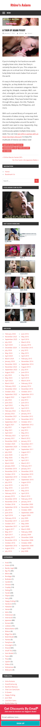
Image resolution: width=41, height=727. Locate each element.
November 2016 (11, 540)
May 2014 (25, 375)
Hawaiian (8, 606)
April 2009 (25, 526)
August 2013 (26, 397)
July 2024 (8, 350)
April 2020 (9, 460)
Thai (6, 659)
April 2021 (9, 433)
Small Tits (8, 650)
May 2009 (25, 524)
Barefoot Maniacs (11, 687)
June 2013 (25, 403)
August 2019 (9, 480)
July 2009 (24, 518)
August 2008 (26, 548)
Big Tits (7, 571)
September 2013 (27, 394)
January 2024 (10, 361)
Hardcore (8, 604)
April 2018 (9, 515)
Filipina (7, 595)
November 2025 (11, 337)
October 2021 (10, 419)
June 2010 (25, 488)
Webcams (8, 670)
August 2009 (26, 515)
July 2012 (24, 430)
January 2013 (26, 414)
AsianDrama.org (11, 684)
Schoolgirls (9, 645)
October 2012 (26, 422)
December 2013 (27, 389)
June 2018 (8, 513)
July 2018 (8, 510)
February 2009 (26, 532)
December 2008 (27, 537)
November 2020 (11, 441)
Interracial (8, 617)
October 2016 (10, 543)
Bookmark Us (10, 174)
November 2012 (27, 419)
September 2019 (11, 477)
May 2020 (8, 458)
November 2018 (11, 502)
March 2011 (25, 463)
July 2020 (8, 452)
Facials (7, 593)
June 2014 (25, 372)
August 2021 (9, 425)
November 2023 (11, 367)
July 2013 (24, 400)
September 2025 (11, 339)
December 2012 (27, 416)
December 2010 (27, 471)
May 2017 (8, 532)
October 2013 (26, 392)
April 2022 (9, 405)
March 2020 (9, 463)
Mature (7, 631)
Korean (7, 623)
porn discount (23, 148)
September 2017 (11, 526)
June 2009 (25, 521)
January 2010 (26, 502)
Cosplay (8, 587)
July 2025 (8, 342)
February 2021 (10, 436)
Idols (7, 612)
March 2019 (9, 491)
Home (7, 172)
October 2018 (10, 504)
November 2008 (27, 540)
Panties (7, 639)
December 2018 (11, 499)
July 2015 (24, 350)
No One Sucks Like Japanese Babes (25, 160)
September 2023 (11, 370)
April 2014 (25, 378)
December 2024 (11, 348)
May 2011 (25, 458)
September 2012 (27, 425)
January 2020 (10, 466)
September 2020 (11, 447)
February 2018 (10, 518)
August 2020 (9, 449)
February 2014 (26, 383)
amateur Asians (8, 145)
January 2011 (26, 469)
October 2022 (10, 392)
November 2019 (11, 471)
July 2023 (8, 375)
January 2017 (10, 537)
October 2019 (10, 474)
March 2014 (25, 381)
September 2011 (27, 449)
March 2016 (25, 342)
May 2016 (25, 337)
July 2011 (24, 455)
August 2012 (26, 427)
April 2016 (25, 339)
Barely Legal (9, 568)
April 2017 (9, 535)
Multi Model (9, 637)
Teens (7, 656)
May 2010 (25, 491)
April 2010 (25, 493)
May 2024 (8, 353)
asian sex (19, 145)
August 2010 (26, 482)
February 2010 (26, 499)
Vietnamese (9, 667)
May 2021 (8, 430)
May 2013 (25, 405)
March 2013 (25, 411)
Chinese (8, 584)
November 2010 (27, 474)
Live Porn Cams (10, 700)
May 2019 (8, 488)
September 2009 (27, 513)
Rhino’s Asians (21, 5)
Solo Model (9, 653)
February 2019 (10, 493)
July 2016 (8, 551)
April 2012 (25, 436)
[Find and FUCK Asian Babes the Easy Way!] (18, 218)
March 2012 (25, 438)
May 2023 (8, 378)
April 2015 (25, 356)
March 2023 (9, 383)
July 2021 (8, 427)
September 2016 (11, 546)
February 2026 (10, 334)
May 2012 (25, 433)
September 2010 (27, 480)
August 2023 (9, 372)
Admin (21, 33)
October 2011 (26, 447)
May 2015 (25, 353)
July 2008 (24, 551)
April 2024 (9, 356)
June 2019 (8, 485)
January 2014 (26, 386)
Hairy (7, 598)
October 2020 (10, 444)
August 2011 (26, 452)
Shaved (7, 648)
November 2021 (11, 416)
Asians (30, 33)
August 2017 (9, 529)
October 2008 (26, 543)
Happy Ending (10, 601)
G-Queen (8, 692)
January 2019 (10, 496)
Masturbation (10, 628)
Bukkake (8, 579)
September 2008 (27, 546)
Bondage (8, 576)
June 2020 (8, 455)
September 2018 (11, 507)
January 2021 (10, 438)
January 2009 (26, 535)
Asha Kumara (10, 681)
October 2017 (10, 524)
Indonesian (9, 615)
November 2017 (11, 521)
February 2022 (10, 411)
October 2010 (26, 477)
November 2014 (27, 361)
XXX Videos (7, 151)
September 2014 (27, 364)
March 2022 (9, 408)
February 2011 (26, 466)
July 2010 (24, 485)
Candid (7, 582)
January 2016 (26, 345)
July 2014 (24, 370)
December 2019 (11, 469)
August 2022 (9, 397)
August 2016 (9, 548)
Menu (9, 13)
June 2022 (8, 403)
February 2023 (10, 386)
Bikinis (7, 573)
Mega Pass (9, 634)
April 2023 (9, 381)
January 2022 (10, 414)
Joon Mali (8, 698)
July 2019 (8, 482)
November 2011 (27, 444)
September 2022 (11, 394)
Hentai (7, 609)
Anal (6, 562)
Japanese (8, 620)
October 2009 (26, 510)
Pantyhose (9, 642)
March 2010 (25, 496)
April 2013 (25, 408)
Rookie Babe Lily (11, 703)
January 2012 (26, 441)
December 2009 (27, 504)
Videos (7, 664)
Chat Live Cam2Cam (12, 689)
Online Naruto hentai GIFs (12, 157)
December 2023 (11, 364)
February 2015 (26, 359)
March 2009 (25, 529)
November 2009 (27, 507)
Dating (7, 590)
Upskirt (7, 661)
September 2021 (11, 422)
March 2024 (9, 359)
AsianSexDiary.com (10, 148)
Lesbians (8, 626)
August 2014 (26, 367)
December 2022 (11, 389)
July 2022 (8, 400)
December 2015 (27, 348)
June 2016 (25, 334)
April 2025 (9, 345)
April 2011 (25, 460)
